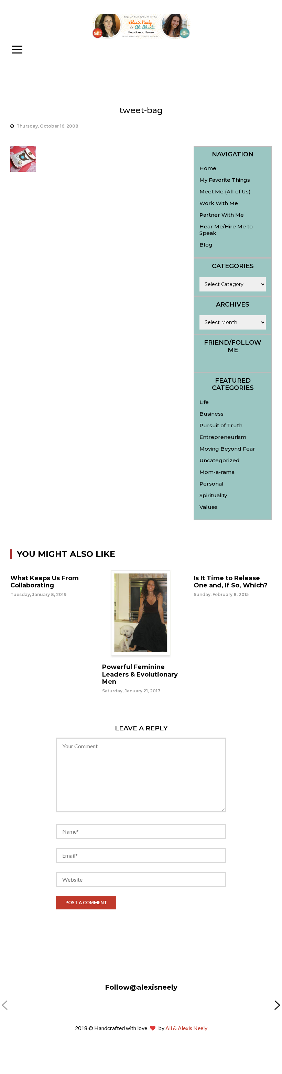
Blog (206, 244)
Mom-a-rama (217, 472)
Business (211, 413)
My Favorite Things (224, 180)
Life (204, 402)
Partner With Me (221, 215)
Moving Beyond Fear (227, 448)
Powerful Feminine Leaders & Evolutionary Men (140, 674)
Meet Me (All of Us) (225, 191)
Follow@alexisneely (141, 987)
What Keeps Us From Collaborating (44, 581)
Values (208, 507)
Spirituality (213, 495)
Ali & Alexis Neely (186, 1028)
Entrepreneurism (222, 437)
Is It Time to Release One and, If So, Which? (231, 581)
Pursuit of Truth (220, 425)
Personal (211, 483)
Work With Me (218, 203)
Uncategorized (219, 460)
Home (207, 168)
